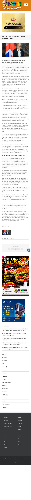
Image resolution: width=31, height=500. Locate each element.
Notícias (5, 391)
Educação (5, 367)
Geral (4, 379)
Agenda (5, 357)
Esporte (5, 370)
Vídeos (4, 407)
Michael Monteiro (7, 382)
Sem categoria (6, 404)
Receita (4, 398)
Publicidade (5, 394)
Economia (5, 363)
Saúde (4, 401)
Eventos (5, 376)
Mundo (12, 238)
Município (5, 388)
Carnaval (5, 360)
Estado (4, 373)
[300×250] (13, 14)
